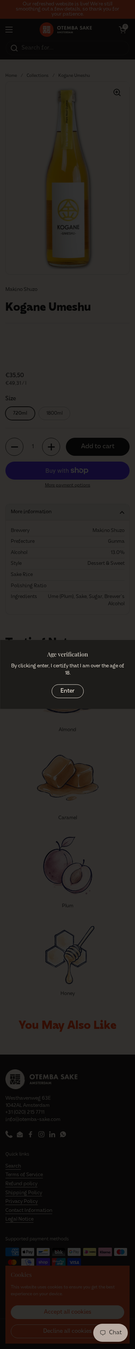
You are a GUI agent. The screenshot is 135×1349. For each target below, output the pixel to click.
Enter (67, 691)
